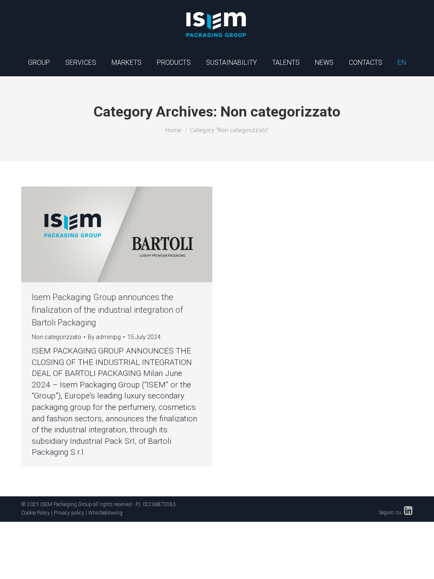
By (104, 337)
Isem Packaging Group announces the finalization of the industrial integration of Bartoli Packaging (107, 310)
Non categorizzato (56, 337)
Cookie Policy (35, 513)
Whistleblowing (105, 513)
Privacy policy (69, 513)
